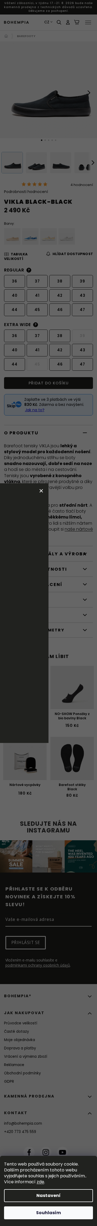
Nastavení (48, 1195)
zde (40, 1182)
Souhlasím (48, 1213)
